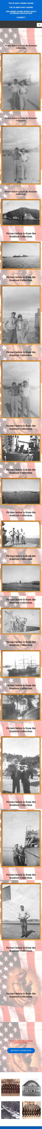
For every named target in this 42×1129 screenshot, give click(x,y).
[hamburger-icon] (39, 25)
